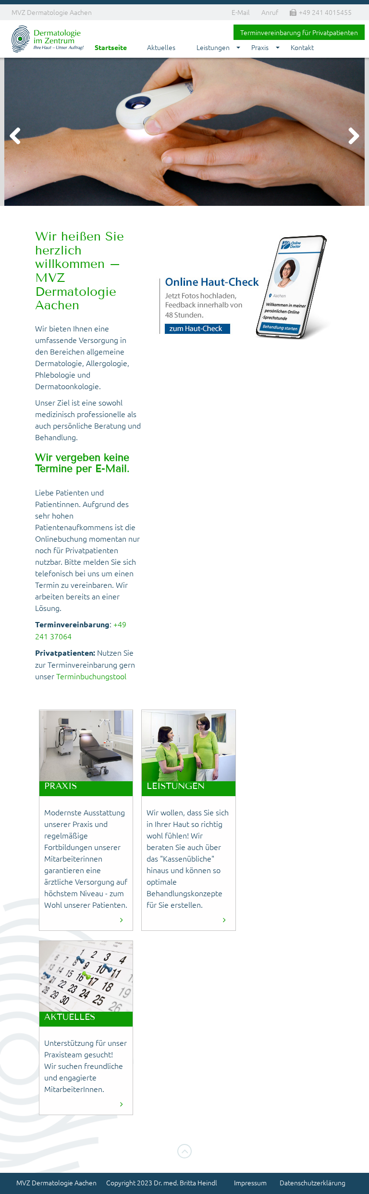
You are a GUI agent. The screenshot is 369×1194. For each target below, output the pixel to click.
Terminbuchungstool (91, 676)
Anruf (269, 12)
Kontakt (302, 47)
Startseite (111, 47)
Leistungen (213, 47)
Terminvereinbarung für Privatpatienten (299, 32)
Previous (18, 136)
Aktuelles (161, 47)
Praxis (260, 47)
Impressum (250, 1182)
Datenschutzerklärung (312, 1182)
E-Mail (241, 12)
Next (350, 136)
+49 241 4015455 (325, 12)
